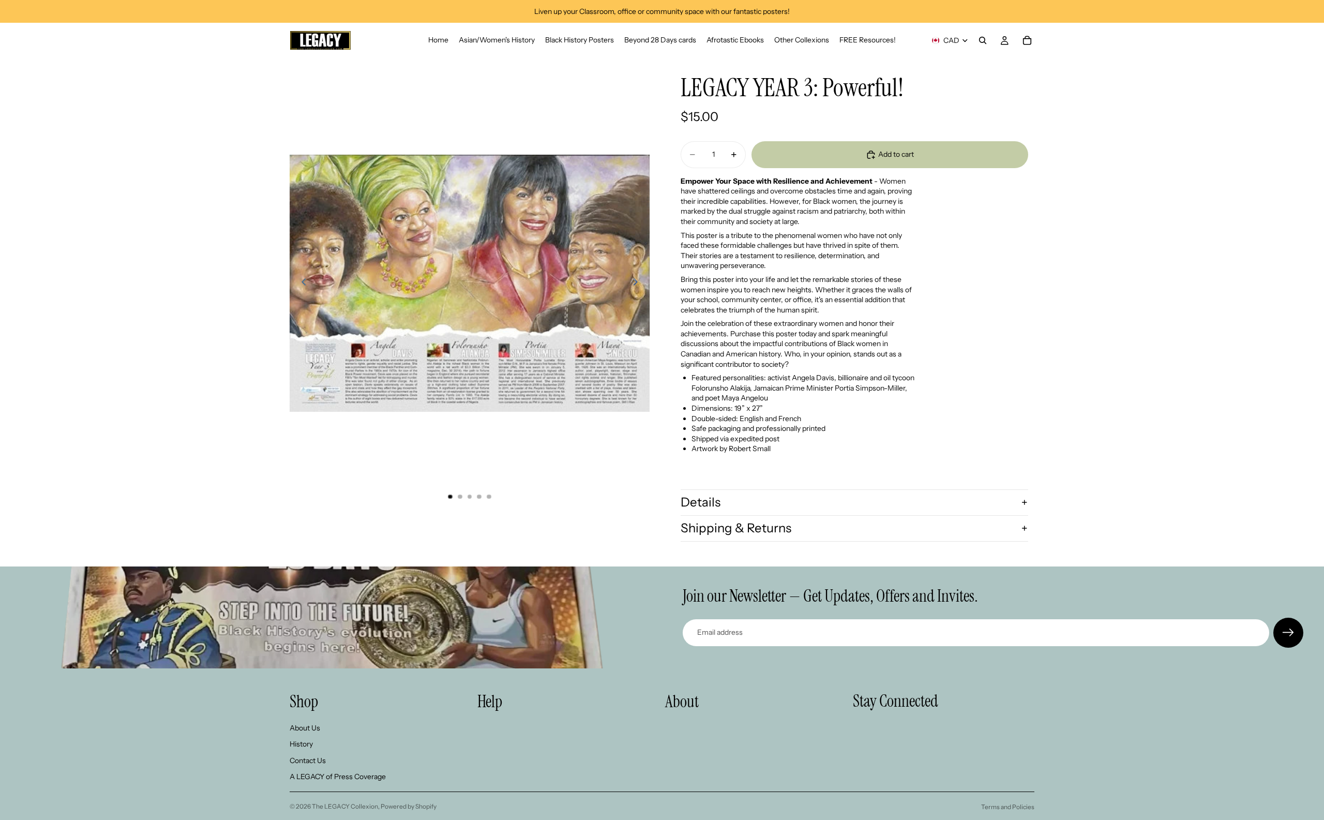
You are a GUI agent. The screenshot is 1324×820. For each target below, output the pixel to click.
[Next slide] (638, 283)
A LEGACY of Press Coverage (338, 776)
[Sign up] (1288, 633)
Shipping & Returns (736, 527)
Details (700, 502)
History (301, 744)
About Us (305, 727)
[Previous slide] (301, 283)
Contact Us (308, 760)
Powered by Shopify (409, 806)
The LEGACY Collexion (345, 806)
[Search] (982, 40)
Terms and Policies (1007, 807)
